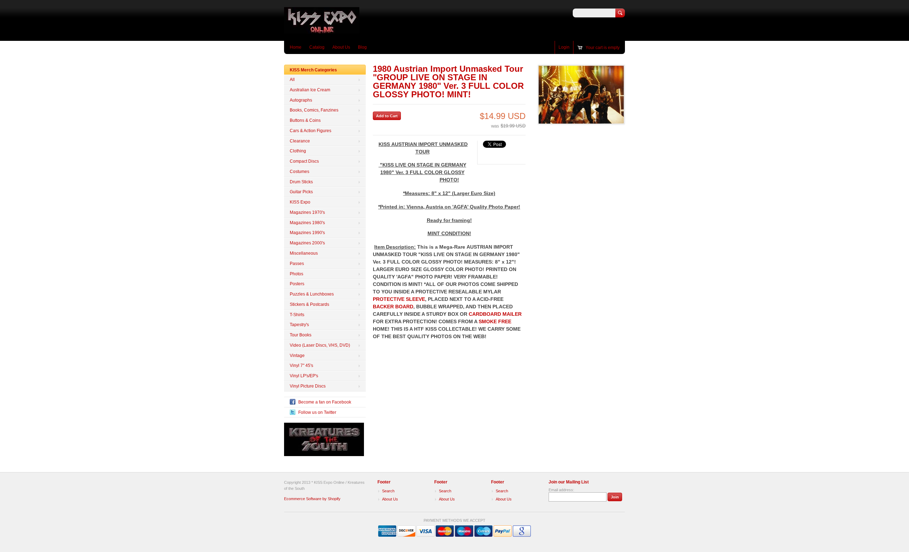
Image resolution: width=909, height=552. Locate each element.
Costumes (299, 171)
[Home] (321, 30)
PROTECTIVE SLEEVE (399, 299)
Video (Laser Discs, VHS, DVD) (320, 345)
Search (388, 491)
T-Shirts (297, 314)
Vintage (297, 355)
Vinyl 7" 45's (301, 365)
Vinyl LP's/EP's (304, 375)
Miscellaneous (304, 253)
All (292, 79)
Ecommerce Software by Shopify (312, 499)
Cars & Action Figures (310, 130)
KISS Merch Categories (313, 69)
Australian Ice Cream (310, 89)
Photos (296, 273)
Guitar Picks (301, 191)
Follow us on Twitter (317, 412)
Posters (297, 283)
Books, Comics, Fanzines (314, 110)
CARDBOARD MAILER (495, 314)
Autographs (301, 100)
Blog (362, 47)
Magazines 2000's (307, 242)
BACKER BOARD (393, 306)
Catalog (317, 47)
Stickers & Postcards (309, 304)
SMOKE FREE (495, 321)
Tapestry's (299, 324)
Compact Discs (304, 161)
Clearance (300, 141)
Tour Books (300, 334)
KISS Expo (300, 202)
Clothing (298, 150)
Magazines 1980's (307, 222)
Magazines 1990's (307, 232)
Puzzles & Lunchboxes (312, 294)
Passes (297, 263)
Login (564, 47)
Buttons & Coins (305, 120)
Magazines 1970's (307, 212)
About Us (341, 47)
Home (295, 47)
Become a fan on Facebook (324, 402)
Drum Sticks (301, 181)
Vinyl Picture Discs (308, 386)
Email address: (561, 490)
